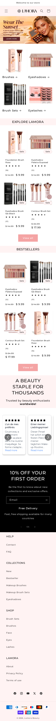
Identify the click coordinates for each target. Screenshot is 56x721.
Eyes (9, 640)
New (9, 571)
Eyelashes (35, 110)
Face (9, 632)
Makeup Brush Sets (18, 592)
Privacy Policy (14, 673)
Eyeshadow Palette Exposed (39, 161)
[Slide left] (21, 527)
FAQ (8, 551)
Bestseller (12, 578)
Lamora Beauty (31, 718)
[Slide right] (34, 527)
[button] (6, 11)
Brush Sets (10, 110)
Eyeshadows (37, 77)
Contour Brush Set (40, 211)
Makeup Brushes (16, 585)
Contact (11, 544)
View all (28, 238)
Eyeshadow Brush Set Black (14, 212)
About (10, 666)
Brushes (8, 77)
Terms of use (13, 680)
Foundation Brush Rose (14, 161)
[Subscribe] (46, 500)
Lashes (10, 647)
